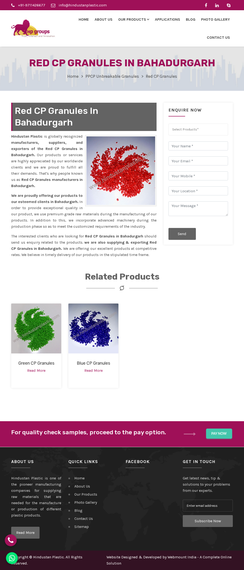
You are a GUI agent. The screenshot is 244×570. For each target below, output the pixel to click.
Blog (190, 19)
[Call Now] (11, 540)
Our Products (85, 494)
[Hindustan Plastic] (33, 28)
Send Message (182, 236)
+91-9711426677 (31, 5)
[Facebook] (207, 5)
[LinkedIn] (218, 5)
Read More (25, 532)
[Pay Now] (219, 433)
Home (84, 19)
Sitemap (81, 526)
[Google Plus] (230, 5)
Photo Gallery (215, 19)
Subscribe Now (208, 521)
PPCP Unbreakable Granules (112, 76)
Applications (167, 19)
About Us (103, 19)
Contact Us (218, 37)
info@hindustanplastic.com (82, 5)
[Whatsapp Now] (12, 558)
